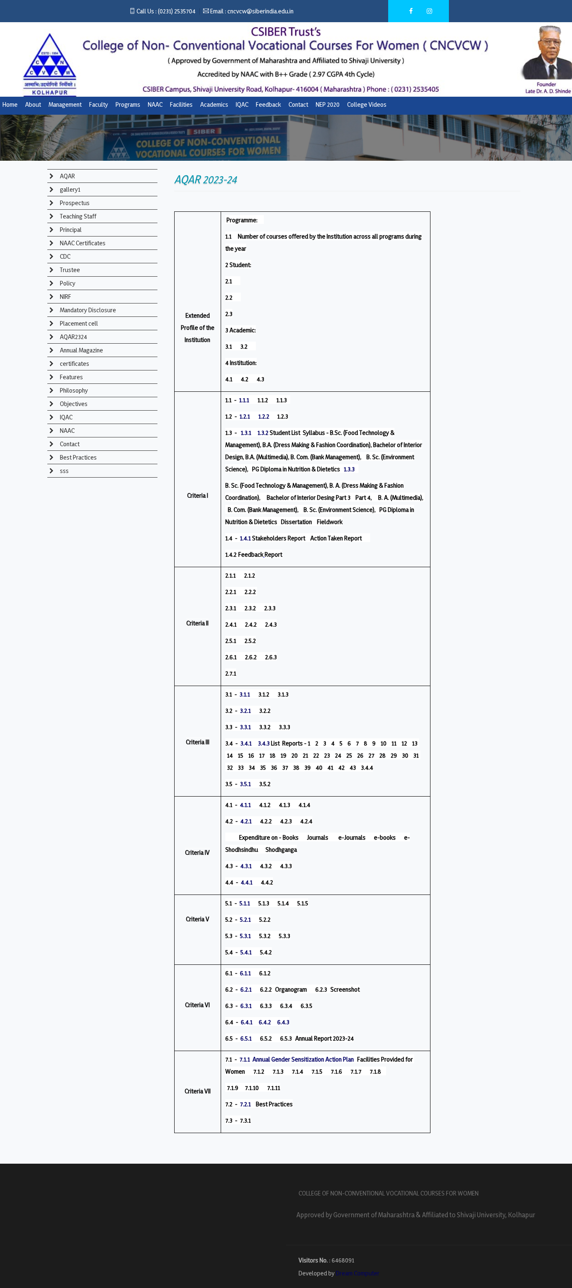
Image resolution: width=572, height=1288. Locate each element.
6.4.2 (265, 1022)
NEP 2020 (328, 104)
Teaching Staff (77, 216)
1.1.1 (244, 400)
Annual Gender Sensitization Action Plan (303, 1059)
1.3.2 (263, 433)
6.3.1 (246, 1006)
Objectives (73, 404)
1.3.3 (349, 469)
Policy (67, 283)
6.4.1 (247, 1022)
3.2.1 (245, 711)
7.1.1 (245, 1059)
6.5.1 (246, 1038)
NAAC (155, 104)
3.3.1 (245, 727)
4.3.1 (246, 866)
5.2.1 (245, 919)
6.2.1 (246, 989)
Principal (70, 230)
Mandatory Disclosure (87, 310)
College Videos (366, 104)
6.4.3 (283, 1022)
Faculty (98, 104)
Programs (128, 104)
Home (10, 104)
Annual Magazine (81, 350)
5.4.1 (246, 952)
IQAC (242, 104)
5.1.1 (245, 903)
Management (65, 104)
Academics (214, 104)
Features (71, 377)
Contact (298, 104)
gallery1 (69, 189)
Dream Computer (357, 1273)
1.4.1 (245, 538)
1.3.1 (246, 433)
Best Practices (78, 457)
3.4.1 (246, 743)
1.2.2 (263, 416)
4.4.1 (247, 882)
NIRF (65, 297)
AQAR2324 (73, 337)
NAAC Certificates (82, 243)
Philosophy (73, 390)
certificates (74, 364)
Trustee (69, 270)
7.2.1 (245, 1104)
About (33, 104)
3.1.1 (245, 694)
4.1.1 (245, 805)
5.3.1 (245, 936)
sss (64, 471)
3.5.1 (245, 784)
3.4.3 (264, 743)
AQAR (67, 176)
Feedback (268, 104)
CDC (64, 256)
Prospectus (74, 203)
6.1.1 (245, 973)
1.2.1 (245, 416)
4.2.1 (246, 821)
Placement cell (78, 323)
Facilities (181, 104)
